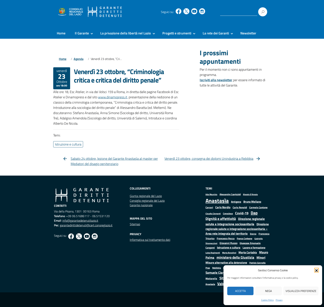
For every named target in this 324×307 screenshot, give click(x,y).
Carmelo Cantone (258, 207)
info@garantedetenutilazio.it (80, 220)
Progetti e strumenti (176, 33)
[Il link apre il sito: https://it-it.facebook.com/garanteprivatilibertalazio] (179, 11)
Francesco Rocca (226, 238)
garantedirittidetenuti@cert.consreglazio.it (86, 225)
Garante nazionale (141, 205)
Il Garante (82, 33)
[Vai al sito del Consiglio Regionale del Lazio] (70, 12)
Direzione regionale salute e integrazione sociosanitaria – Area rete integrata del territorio (237, 229)
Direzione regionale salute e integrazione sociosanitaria (235, 221)
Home (61, 33)
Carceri (209, 207)
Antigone (236, 202)
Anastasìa (217, 200)
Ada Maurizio (211, 194)
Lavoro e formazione (254, 247)
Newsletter (248, 33)
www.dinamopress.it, (113, 97)
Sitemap (135, 224)
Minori (260, 257)
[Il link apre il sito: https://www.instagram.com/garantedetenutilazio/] (202, 11)
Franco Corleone (244, 238)
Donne (253, 234)
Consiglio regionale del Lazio (147, 200)
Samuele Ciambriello (220, 272)
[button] (316, 270)
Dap (254, 213)
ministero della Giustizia (235, 257)
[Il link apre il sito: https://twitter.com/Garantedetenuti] (186, 11)
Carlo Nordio (222, 207)
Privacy (279, 300)
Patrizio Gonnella (257, 263)
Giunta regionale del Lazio (146, 196)
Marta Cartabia (247, 252)
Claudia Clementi (213, 213)
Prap (208, 268)
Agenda (78, 59)
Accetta (240, 291)
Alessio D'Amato (250, 194)
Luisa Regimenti (213, 252)
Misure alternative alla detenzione (226, 262)
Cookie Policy (267, 300)
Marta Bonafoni (229, 252)
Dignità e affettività (221, 218)
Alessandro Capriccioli (230, 194)
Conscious (228, 213)
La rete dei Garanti (216, 33)
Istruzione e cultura (228, 247)
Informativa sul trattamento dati (150, 239)
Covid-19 (241, 213)
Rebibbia (216, 267)
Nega (268, 291)
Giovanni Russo (228, 243)
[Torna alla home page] (105, 12)
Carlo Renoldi (240, 207)
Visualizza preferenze (301, 291)
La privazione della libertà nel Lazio (125, 33)
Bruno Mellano (252, 201)
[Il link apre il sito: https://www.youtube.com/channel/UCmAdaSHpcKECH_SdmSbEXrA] (194, 11)
